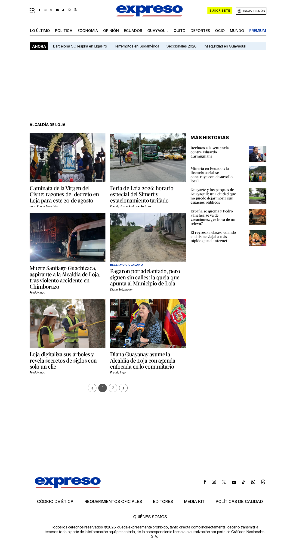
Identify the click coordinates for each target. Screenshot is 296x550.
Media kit (194, 501)
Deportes (200, 30)
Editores (163, 501)
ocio (220, 30)
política (63, 30)
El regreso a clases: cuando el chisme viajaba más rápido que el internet (213, 236)
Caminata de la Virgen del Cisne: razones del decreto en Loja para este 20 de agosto (64, 194)
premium (257, 30)
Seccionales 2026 (181, 46)
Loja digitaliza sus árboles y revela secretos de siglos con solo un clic (63, 360)
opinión (111, 30)
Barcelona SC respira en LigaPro (80, 46)
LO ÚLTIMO (40, 30)
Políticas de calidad (239, 501)
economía (87, 30)
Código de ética (55, 501)
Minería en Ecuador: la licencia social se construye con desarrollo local (212, 174)
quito (179, 30)
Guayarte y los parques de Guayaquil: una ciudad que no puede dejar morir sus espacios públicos (213, 196)
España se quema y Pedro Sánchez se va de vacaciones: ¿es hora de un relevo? (213, 217)
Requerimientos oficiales (113, 501)
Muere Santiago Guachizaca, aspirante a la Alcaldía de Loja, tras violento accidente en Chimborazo (65, 277)
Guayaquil (158, 30)
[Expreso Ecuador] (68, 486)
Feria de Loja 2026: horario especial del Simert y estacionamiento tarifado (141, 194)
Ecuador (133, 30)
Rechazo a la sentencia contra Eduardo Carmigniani (210, 151)
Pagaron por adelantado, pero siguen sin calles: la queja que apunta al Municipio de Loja (145, 277)
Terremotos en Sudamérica (136, 46)
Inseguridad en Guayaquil (225, 46)
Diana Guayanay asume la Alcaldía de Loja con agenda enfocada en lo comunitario (142, 360)
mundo (237, 30)
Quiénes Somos (150, 517)
